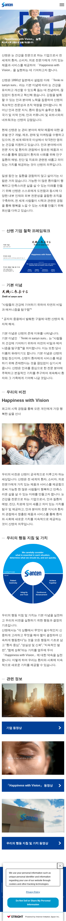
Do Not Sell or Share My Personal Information (33, 902)
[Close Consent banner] (60, 866)
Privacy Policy (33, 892)
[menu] (62, 5)
